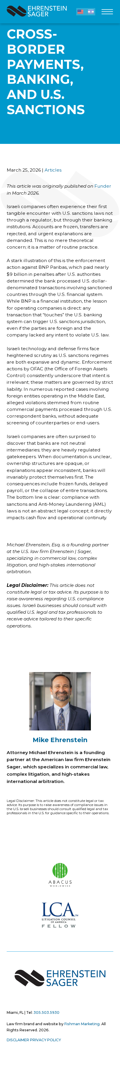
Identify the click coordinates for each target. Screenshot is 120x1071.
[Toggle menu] (107, 13)
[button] (80, 12)
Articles (53, 170)
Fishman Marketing (82, 1024)
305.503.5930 (46, 1012)
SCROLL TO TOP (10, 847)
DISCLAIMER (18, 1040)
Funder (102, 186)
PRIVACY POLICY (45, 1040)
